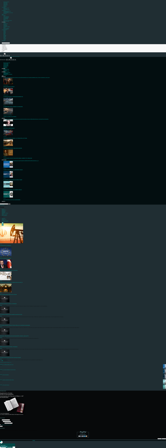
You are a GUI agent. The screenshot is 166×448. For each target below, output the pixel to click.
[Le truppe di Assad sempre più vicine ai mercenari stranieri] (4, 355)
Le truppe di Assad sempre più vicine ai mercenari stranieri (10, 357)
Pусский (24, 160)
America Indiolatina (6, 16)
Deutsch (4, 30)
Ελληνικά (4, 38)
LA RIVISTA (4, 10)
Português (4, 35)
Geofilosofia (23, 119)
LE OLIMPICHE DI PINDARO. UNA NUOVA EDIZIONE (12, 148)
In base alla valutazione (5, 221)
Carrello (3, 50)
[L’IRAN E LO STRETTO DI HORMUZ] (8, 114)
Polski (4, 34)
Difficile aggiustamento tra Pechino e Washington (8, 346)
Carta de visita (5, 2)
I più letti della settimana (5, 220)
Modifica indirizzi (4, 48)
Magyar (4, 33)
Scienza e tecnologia (6, 28)
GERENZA (5, 8)
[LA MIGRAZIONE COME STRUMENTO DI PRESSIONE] (8, 104)
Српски (35, 160)
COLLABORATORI (6, 9)
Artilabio (33, 440)
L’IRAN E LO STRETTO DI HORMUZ (9, 116)
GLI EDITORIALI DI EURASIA (8, 12)
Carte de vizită (5, 4)
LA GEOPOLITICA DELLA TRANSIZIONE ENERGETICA (13, 96)
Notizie (4, 27)
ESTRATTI (5, 13)
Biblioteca (4, 22)
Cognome (1, 421)
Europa (4, 19)
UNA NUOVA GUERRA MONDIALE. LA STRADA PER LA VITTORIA (15, 138)
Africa (4, 15)
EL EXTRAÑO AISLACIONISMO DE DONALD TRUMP (12, 179)
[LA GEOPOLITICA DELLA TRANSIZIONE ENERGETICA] (8, 94)
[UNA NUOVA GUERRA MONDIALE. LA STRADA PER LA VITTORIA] (8, 135)
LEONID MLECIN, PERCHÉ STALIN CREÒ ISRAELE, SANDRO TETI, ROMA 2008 (17, 158)
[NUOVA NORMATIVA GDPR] (5, 255)
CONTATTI (3, 40)
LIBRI (3, 14)
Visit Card (4, 5)
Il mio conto (4, 44)
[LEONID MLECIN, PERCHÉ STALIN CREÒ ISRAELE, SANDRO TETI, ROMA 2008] (8, 155)
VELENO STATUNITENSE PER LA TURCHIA (9, 270)
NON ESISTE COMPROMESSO (8, 128)
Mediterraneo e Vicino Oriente (7, 20)
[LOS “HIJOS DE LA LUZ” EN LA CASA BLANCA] (8, 197)
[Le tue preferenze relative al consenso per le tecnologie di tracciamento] (4, 446)
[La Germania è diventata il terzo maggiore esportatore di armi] (4, 312)
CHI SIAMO (3, 7)
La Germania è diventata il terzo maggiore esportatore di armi (11, 314)
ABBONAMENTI (5, 73)
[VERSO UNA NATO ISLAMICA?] (8, 84)
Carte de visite (5, 3)
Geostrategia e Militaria (6, 26)
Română (4, 36)
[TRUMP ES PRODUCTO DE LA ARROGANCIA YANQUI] (8, 167)
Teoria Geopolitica (45, 119)
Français (14, 160)
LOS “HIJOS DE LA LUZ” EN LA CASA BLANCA (11, 199)
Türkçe (4, 37)
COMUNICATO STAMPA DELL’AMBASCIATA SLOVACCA (11, 282)
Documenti (4, 24)
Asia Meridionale (5, 18)
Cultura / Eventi (5, 23)
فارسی (37, 160)
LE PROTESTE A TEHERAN (5, 245)
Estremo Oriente (28, 77)
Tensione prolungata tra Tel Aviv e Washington (8, 303)
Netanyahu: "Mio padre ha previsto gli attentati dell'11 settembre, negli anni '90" (14, 335)
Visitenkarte (5, 6)
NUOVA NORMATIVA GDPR (5, 258)
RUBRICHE (3, 118)
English (4, 31)
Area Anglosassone (6, 17)
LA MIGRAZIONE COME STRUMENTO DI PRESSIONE (13, 106)
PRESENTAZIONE (6, 69)
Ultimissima (3, 218)
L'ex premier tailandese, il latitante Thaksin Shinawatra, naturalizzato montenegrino (15, 325)
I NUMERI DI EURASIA (7, 11)
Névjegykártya (5, 66)
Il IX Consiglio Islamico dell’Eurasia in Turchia (8, 294)
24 (1, 360)
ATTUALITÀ (4, 76)
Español (11, 160)
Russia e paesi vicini (6, 21)
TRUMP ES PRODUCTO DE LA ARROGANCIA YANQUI (13, 169)
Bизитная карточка (6, 1)
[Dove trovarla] (2, 202)
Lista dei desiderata (4, 49)
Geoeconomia (19, 119)
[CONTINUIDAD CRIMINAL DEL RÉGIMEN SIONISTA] (8, 187)
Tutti (4, 77)
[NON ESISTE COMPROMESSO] (8, 125)
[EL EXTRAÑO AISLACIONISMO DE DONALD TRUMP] (8, 177)
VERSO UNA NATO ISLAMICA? (8, 86)
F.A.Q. (3, 51)
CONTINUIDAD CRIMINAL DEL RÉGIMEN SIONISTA (12, 189)
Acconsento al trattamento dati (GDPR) (6, 424)
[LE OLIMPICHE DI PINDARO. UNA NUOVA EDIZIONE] (8, 145)
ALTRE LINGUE (4, 29)
